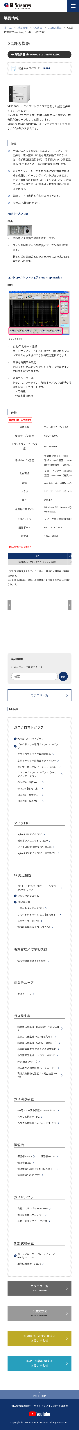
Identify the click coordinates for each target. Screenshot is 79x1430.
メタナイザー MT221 (28, 921)
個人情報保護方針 (20, 1406)
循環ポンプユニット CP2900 (32, 840)
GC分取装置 (23, 902)
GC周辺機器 (55, 27)
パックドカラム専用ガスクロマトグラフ (37, 746)
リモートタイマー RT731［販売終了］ (37, 914)
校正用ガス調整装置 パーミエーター (36, 1067)
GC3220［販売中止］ (28, 788)
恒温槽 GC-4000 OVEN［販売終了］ (36, 1169)
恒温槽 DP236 (48, 1156)
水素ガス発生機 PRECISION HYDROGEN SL (38, 1028)
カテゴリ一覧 (39, 695)
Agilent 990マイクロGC (29, 834)
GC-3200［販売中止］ (29, 801)
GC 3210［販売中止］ (29, 794)
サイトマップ (41, 1406)
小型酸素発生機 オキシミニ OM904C (36, 1049)
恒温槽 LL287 (24, 1162)
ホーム (8, 27)
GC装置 (37, 27)
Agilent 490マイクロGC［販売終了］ (36, 853)
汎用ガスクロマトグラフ (30, 738)
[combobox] (39, 676)
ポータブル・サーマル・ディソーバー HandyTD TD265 (37, 1255)
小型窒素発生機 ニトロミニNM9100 (36, 1055)
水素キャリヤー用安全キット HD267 (36, 760)
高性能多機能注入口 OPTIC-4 (33, 927)
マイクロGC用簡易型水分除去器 (34, 847)
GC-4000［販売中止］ (29, 782)
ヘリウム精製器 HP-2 (28, 1116)
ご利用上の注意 (59, 1406)
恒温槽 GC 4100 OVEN (28, 1175)
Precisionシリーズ (27, 1061)
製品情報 (22, 27)
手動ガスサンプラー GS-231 (32, 1221)
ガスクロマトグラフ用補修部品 (34, 754)
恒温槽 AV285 (24, 1156)
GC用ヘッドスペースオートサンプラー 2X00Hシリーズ (37, 887)
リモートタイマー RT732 (30, 908)
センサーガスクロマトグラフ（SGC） (37, 766)
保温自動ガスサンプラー (30, 1214)
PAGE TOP (39, 1396)
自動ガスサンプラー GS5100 (32, 1208)
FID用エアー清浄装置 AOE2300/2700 (36, 1110)
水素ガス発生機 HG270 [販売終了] (35, 1036)
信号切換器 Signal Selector (31, 960)
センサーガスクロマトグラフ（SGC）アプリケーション (37, 774)
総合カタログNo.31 (34, 68)
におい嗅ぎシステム (28, 896)
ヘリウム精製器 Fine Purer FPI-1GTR (36, 1123)
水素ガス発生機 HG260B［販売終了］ (37, 1042)
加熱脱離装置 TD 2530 (29, 1263)
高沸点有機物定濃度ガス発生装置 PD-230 (37, 1075)
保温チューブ (24, 994)
